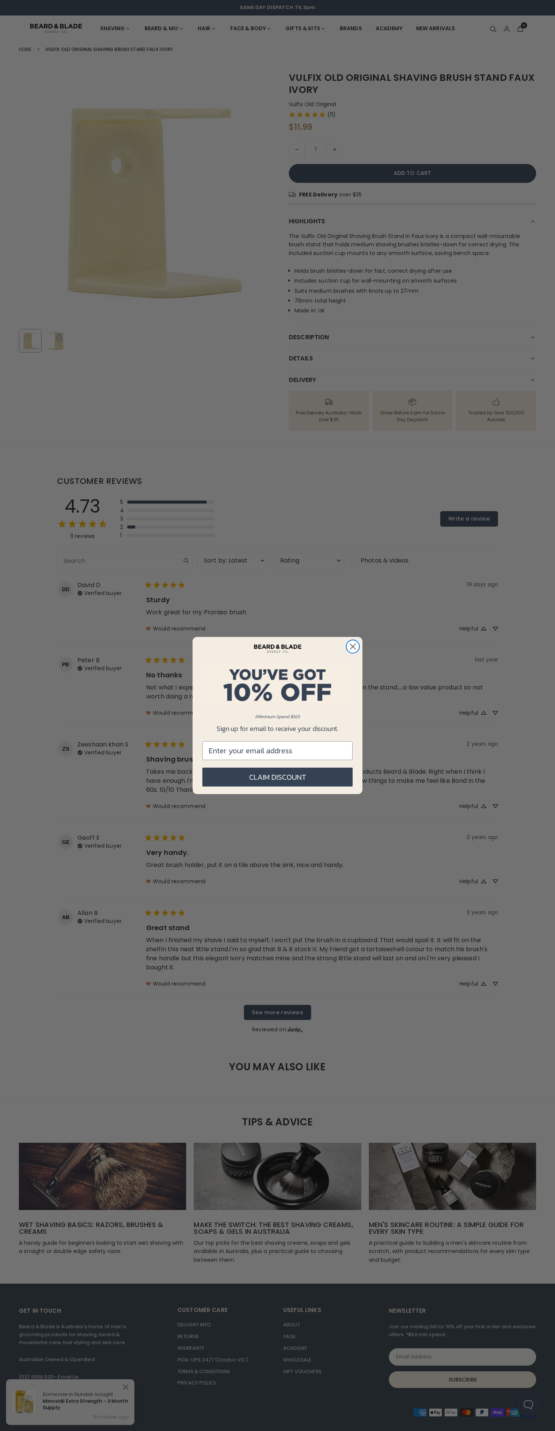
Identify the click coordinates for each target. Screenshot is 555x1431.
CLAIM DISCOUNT (277, 777)
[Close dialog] (352, 646)
